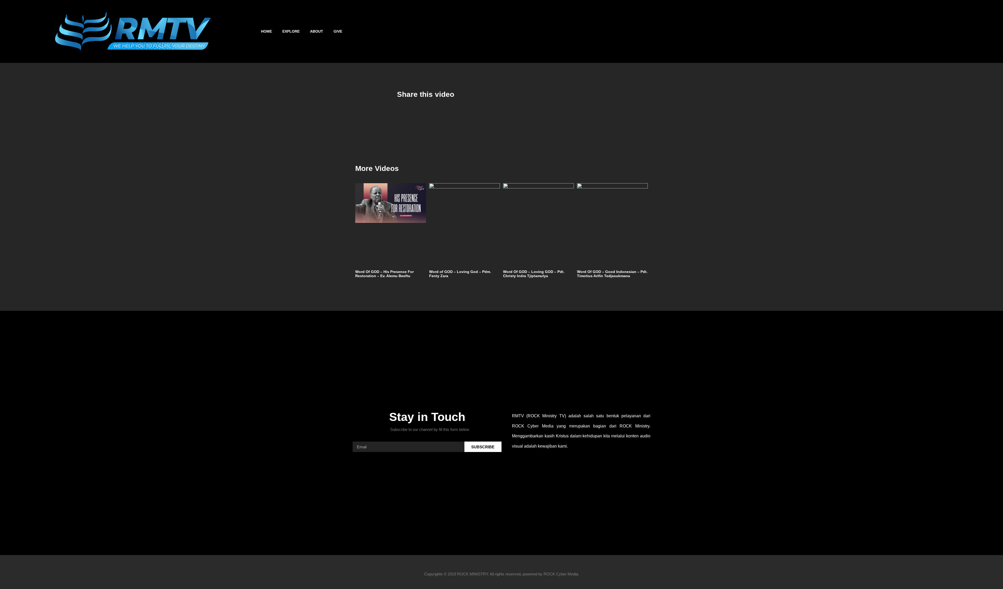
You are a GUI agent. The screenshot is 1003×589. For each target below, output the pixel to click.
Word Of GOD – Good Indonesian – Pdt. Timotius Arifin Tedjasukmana (612, 274)
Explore (291, 31)
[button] (987, 31)
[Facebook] (797, 31)
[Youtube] (825, 31)
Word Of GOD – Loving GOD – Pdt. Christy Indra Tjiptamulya (533, 274)
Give (338, 31)
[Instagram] (811, 31)
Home (266, 31)
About (316, 31)
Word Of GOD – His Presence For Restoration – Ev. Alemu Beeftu (384, 274)
